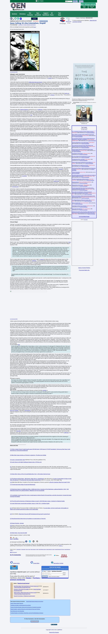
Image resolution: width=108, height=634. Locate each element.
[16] (11, 482)
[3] (10, 459)
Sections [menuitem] (14, 14)
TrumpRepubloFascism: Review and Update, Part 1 (81, 199)
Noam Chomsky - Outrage (18, 523)
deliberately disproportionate (35, 82)
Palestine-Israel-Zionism (23, 583)
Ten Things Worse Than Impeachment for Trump (81, 156)
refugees (52, 95)
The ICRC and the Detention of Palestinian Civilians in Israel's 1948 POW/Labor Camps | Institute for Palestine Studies (38, 501)
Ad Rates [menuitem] (52, 14)
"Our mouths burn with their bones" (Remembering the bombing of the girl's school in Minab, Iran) (82, 146)
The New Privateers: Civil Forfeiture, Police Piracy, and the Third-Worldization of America (27, 612)
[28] (11, 523)
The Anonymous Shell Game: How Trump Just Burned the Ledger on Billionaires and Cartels (82, 188)
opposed (61, 169)
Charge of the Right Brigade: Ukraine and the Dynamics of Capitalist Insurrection (26, 607)
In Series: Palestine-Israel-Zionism (29, 24)
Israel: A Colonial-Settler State (18, 459)
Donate (28, 578)
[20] (11, 501)
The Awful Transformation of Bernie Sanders (80, 179)
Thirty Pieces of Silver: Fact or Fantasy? (79, 205)
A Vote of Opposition (76, 172)
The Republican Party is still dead (78, 159)
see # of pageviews (90, 132)
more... (61, 545)
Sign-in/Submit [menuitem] (38, 14)
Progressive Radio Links (84, 270)
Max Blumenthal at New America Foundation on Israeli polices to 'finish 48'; (29, 518)
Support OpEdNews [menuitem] (45, 14)
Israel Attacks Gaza (42, 549)
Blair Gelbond (86, 185)
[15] (11, 478)
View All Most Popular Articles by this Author (34, 601)
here (34, 27)
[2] (10, 455)
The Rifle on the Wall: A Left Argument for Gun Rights (21, 605)
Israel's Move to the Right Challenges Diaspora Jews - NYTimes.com (26, 462)
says (31, 115)
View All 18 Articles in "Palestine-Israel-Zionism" (24, 596)
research (42, 259)
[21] (11, 508)
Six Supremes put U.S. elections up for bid (80, 165)
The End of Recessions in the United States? (80, 142)
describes (18, 431)
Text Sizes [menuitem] (59, 14)
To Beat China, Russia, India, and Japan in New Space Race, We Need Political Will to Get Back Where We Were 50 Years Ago (84, 212)
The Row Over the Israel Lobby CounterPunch (30, 480)
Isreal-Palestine (67, 549)
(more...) (11, 550)
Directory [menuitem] (22, 14)
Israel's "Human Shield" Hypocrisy (17, 603)
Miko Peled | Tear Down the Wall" (19, 533)
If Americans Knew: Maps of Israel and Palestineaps (23, 484)
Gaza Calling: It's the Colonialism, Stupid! (28, 23)
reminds (44, 390)
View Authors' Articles (58, 563)
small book (40, 109)
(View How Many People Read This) (22, 587)
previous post (15, 186)
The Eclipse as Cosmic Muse (77, 153)
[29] (11, 525)
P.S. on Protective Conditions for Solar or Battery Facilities (82, 131)
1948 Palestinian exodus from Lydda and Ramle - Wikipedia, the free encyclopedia (39, 490)
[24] (11, 514)
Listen (34, 18)
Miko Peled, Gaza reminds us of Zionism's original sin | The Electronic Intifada (28, 455)
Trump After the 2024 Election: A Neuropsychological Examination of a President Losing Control (82, 192)
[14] (11, 474)
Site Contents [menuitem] (30, 14)
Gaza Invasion (33, 549)
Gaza (27, 549)
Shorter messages (75, 182)
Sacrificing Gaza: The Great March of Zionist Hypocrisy (26, 586)
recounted (24, 176)
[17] (11, 484)
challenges (66, 432)
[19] (11, 495)
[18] (11, 489)
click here (86, 219)
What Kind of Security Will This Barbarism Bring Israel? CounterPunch (34, 514)
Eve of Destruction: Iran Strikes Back (17, 611)
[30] (11, 533)
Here (69, 242)
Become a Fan (68, 21)
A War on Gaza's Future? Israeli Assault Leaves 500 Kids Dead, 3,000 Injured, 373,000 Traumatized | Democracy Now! (38, 449)
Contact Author (16, 563)
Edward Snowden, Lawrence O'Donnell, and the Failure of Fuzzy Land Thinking (25, 609)
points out (67, 93)
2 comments (20, 24)
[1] (10, 449)
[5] (10, 466)
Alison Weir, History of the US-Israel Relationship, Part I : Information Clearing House (31, 474)
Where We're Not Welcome (77, 208)
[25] (11, 518)
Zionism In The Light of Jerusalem (21, 589)
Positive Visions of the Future (77, 185)
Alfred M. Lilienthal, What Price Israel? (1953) (60, 482)
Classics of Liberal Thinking (84, 267)
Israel (37, 549)
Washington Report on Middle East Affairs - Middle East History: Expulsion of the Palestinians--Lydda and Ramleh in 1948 (39, 489)
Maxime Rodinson (24, 109)
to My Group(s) (13, 552)
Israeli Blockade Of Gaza (59, 549)
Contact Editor (36, 563)
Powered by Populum (54, 632)
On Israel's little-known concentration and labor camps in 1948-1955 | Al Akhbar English (29, 503)
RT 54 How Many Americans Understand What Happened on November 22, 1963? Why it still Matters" (83, 139)
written (50, 78)
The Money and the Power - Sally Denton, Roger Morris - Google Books (28, 478)
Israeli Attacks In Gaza (50, 549)
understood (56, 181)
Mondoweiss (27, 410)
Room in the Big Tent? (76, 202)
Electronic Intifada (14, 410)
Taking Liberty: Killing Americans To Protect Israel (25, 592)
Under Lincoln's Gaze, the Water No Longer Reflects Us (82, 162)
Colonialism (18, 549)
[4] (10, 462)
